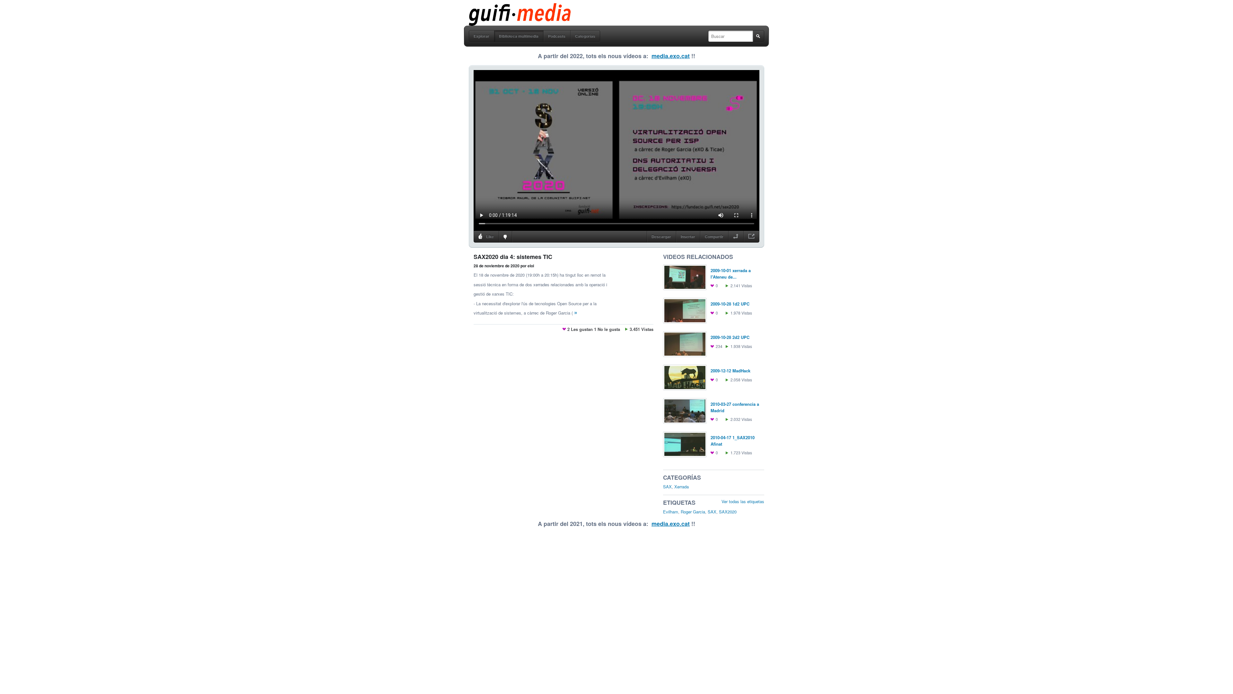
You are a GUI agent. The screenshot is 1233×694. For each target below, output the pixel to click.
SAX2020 (728, 512)
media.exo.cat (670, 56)
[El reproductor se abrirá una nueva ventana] (751, 237)
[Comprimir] (735, 237)
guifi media (503, 7)
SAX (667, 487)
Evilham (670, 512)
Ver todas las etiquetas (742, 501)
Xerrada (681, 487)
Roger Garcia (693, 512)
